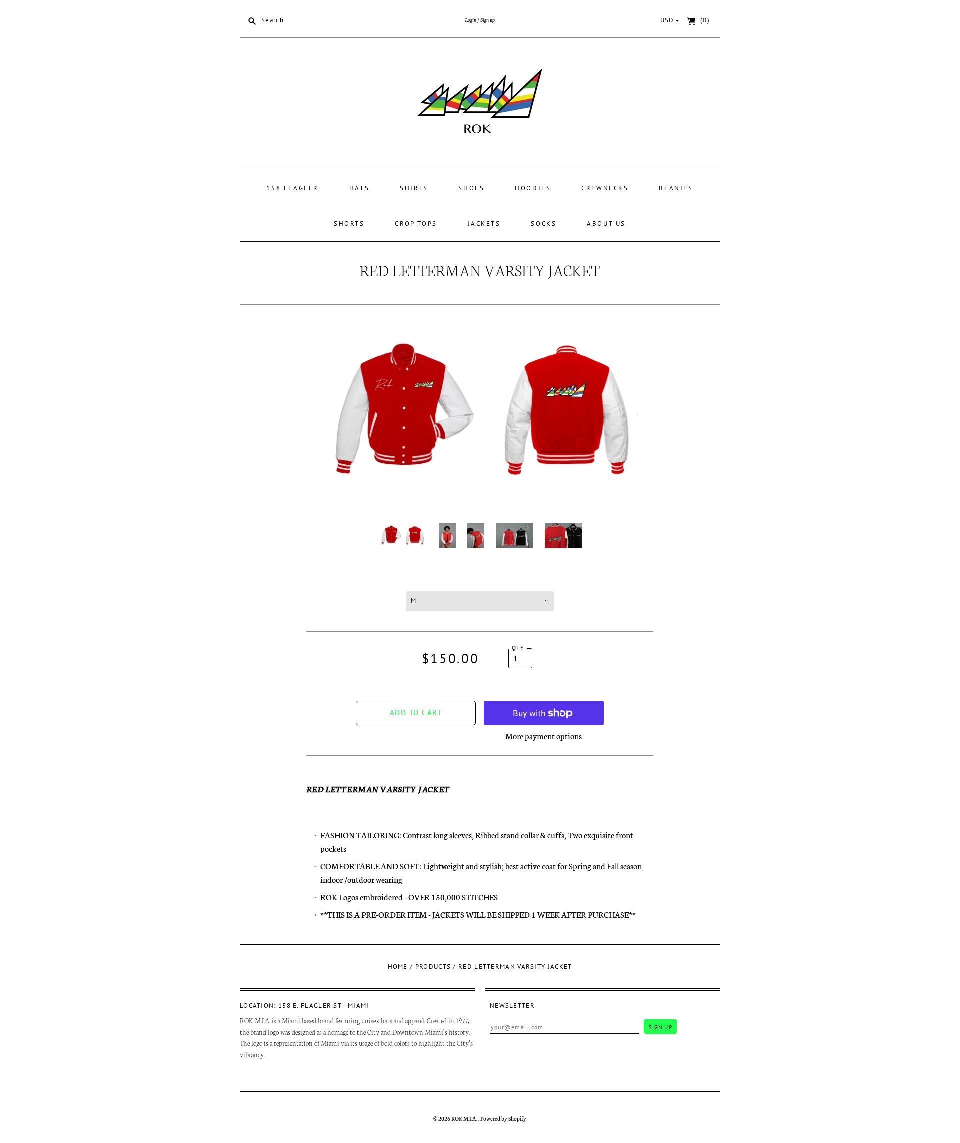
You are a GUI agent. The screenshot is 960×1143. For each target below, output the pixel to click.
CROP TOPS (416, 223)
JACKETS (484, 223)
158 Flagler (292, 188)
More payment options (544, 735)
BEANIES (676, 188)
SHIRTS (414, 188)
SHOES (471, 188)
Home (398, 966)
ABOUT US (606, 223)
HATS (360, 188)
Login (470, 19)
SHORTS (349, 223)
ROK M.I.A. (465, 1118)
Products (433, 966)
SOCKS (543, 223)
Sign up (487, 19)
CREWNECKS (605, 188)
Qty (518, 647)
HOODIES (533, 188)
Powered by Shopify (503, 1118)
